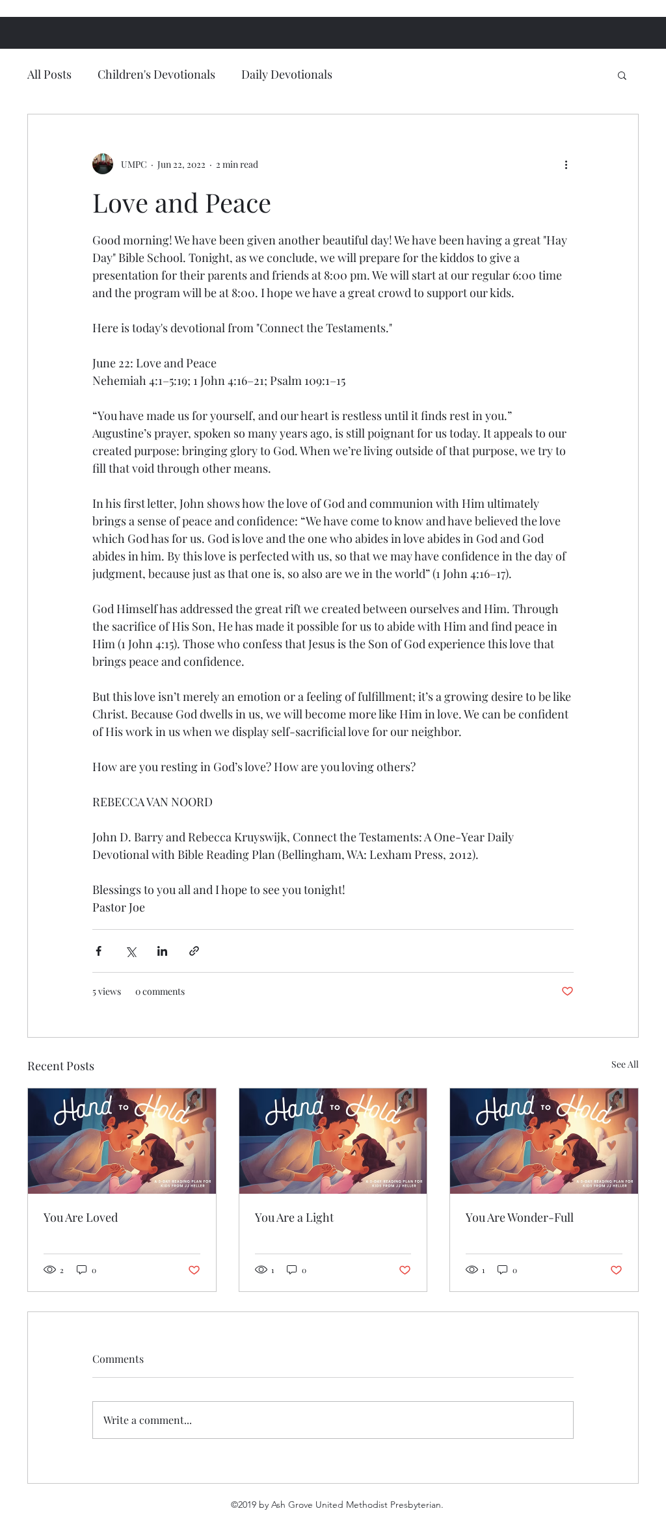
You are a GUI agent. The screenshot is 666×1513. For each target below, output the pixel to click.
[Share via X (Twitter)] (130, 951)
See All (625, 1064)
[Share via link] (194, 951)
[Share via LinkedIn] (162, 951)
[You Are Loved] (122, 1141)
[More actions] (566, 164)
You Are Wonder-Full (520, 1217)
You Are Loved (81, 1217)
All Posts (49, 74)
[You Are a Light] (333, 1141)
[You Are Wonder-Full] (544, 1141)
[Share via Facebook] (98, 951)
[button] (622, 75)
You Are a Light (294, 1217)
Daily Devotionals (286, 74)
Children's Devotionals (156, 74)
